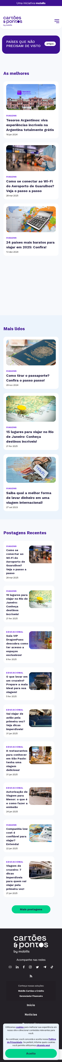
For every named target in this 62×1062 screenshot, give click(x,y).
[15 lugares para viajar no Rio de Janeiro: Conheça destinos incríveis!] (31, 409)
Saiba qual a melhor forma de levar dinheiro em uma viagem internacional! (28, 498)
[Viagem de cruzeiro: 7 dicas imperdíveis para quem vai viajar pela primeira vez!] (40, 870)
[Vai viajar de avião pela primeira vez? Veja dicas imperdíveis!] (40, 718)
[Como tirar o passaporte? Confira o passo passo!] (31, 352)
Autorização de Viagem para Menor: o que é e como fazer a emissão (17, 799)
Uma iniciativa (26, 3)
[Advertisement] (31, 289)
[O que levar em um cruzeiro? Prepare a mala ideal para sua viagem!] (40, 681)
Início (31, 1005)
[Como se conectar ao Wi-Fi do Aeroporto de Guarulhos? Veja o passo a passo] (31, 158)
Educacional (14, 632)
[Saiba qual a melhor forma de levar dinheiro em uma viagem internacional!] (31, 470)
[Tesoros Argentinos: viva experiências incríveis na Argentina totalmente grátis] (31, 97)
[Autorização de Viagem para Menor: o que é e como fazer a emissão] (40, 796)
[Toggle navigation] (56, 21)
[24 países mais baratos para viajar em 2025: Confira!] (31, 219)
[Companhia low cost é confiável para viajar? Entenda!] (40, 833)
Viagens (11, 115)
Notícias (31, 1014)
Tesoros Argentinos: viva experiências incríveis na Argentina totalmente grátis (30, 125)
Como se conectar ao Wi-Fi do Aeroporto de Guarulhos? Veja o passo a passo (30, 186)
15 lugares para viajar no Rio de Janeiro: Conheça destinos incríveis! (30, 436)
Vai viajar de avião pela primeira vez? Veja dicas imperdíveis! (15, 721)
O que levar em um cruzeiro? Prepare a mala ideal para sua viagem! (17, 684)
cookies (20, 1027)
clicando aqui (43, 1045)
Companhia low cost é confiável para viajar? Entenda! (17, 836)
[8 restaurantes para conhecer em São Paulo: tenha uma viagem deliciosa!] (40, 755)
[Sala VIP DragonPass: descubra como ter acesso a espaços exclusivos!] (40, 640)
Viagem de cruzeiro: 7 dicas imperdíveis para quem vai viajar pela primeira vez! (16, 877)
